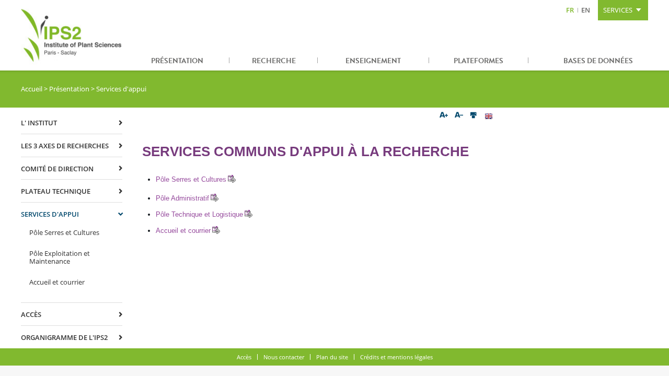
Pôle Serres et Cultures (191, 179)
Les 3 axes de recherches (65, 145)
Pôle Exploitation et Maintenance (59, 257)
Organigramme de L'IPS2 (64, 337)
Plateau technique (55, 191)
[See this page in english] (489, 115)
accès (31, 314)
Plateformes (478, 60)
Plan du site (332, 357)
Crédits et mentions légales (396, 357)
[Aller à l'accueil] (73, 35)
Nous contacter (283, 357)
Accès (244, 357)
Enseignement (373, 60)
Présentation (177, 60)
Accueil (31, 88)
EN (585, 10)
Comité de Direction (57, 168)
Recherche (274, 60)
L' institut (39, 122)
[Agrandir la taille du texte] (443, 115)
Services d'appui (50, 214)
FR (570, 10)
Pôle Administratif (182, 198)
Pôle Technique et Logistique (199, 214)
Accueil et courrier (183, 230)
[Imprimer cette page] (473, 115)
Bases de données (598, 60)
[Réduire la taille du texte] (458, 115)
